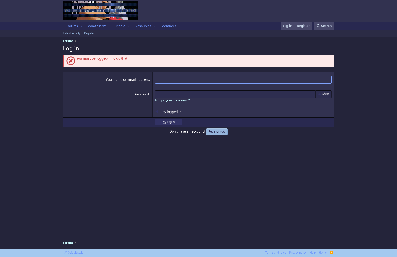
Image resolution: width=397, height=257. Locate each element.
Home (323, 252)
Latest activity (71, 33)
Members (168, 26)
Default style (75, 252)
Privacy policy (297, 252)
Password (141, 94)
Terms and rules (275, 252)
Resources (143, 26)
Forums (72, 26)
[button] (81, 26)
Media (120, 26)
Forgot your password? (172, 100)
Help (313, 252)
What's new (97, 26)
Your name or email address (127, 79)
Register (89, 33)
